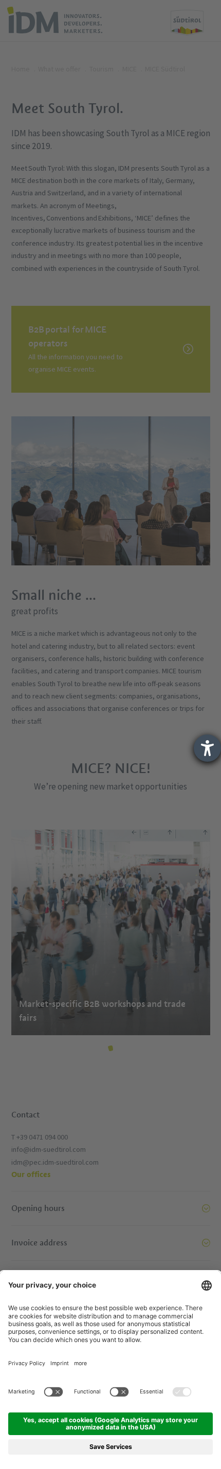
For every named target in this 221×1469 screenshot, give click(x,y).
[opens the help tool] (207, 748)
